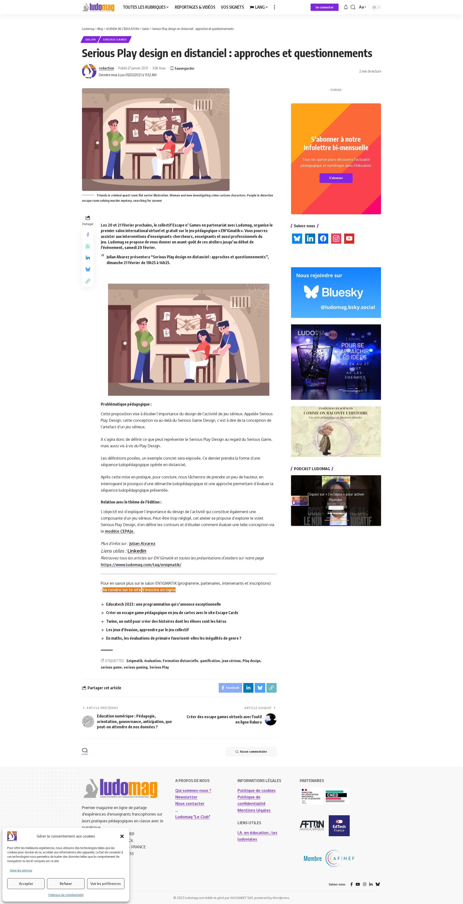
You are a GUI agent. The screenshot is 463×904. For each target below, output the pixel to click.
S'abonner (336, 178)
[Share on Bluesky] (88, 269)
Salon (90, 39)
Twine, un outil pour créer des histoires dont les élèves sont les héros (166, 621)
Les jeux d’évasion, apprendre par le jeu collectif (147, 629)
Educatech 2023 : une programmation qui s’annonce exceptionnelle (163, 604)
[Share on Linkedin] (88, 258)
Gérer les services (21, 870)
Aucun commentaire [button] (253, 751)
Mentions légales (254, 810)
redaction (106, 68)
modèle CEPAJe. (119, 531)
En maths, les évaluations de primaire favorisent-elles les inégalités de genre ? (173, 638)
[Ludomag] (98, 7)
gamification (210, 661)
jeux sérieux (231, 661)
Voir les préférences (105, 883)
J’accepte (336, 507)
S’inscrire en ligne (159, 589)
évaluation (152, 661)
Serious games (115, 39)
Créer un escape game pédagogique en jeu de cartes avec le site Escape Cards (172, 612)
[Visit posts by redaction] (89, 71)
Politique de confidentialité (65, 895)
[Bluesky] (377, 884)
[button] (122, 836)
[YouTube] (357, 884)
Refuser (66, 883)
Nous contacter (189, 803)
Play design (251, 661)
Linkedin (137, 551)
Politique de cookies (257, 790)
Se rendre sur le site (121, 589)
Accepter (26, 883)
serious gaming (136, 667)
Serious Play (159, 667)
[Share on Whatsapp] (88, 246)
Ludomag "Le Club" (192, 816)
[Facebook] (351, 884)
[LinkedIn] (371, 884)
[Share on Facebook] (88, 235)
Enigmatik (134, 661)
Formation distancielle (180, 661)
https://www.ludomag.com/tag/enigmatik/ (141, 564)
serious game (111, 667)
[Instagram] (365, 884)
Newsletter (186, 797)
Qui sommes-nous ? (193, 790)
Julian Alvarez (142, 543)
